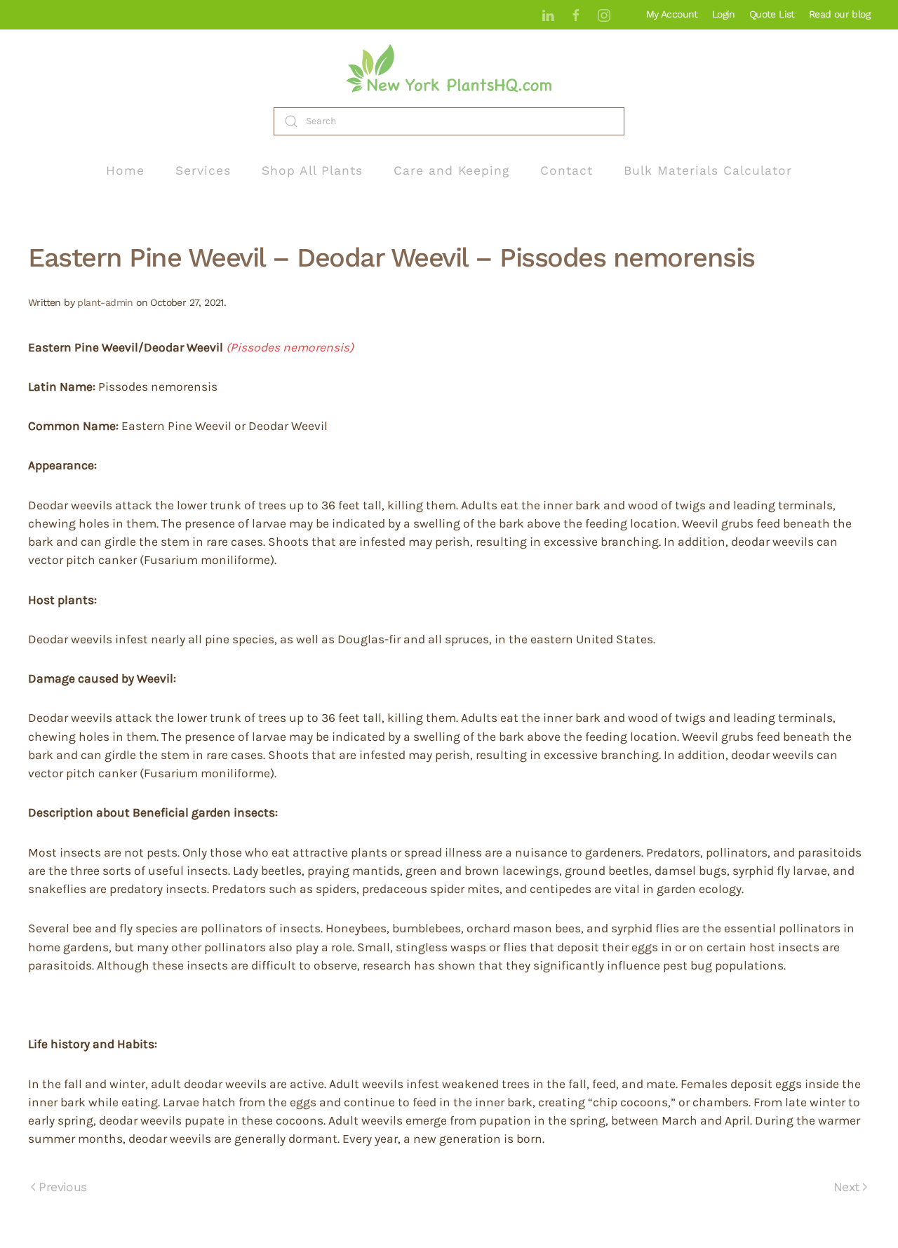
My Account (672, 14)
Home (125, 170)
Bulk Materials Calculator (708, 170)
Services (203, 170)
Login (723, 14)
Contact (566, 170)
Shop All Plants (312, 170)
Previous (62, 1187)
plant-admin (105, 302)
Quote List (772, 14)
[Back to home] (449, 68)
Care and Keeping (451, 170)
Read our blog (839, 14)
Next (846, 1187)
